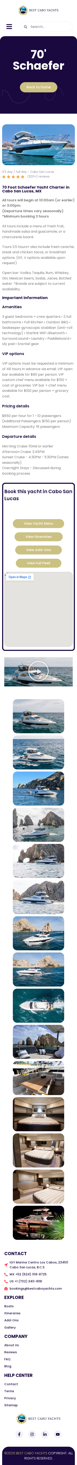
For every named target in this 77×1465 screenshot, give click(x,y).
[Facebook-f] (19, 1434)
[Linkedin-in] (45, 1434)
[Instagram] (32, 1434)
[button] (38, 671)
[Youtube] (58, 1434)
